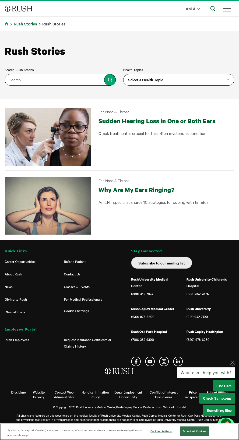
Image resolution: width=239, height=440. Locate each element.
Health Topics (133, 69)
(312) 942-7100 (197, 316)
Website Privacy (39, 394)
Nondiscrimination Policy (95, 394)
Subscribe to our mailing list (161, 262)
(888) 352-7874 (142, 293)
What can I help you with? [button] (206, 372)
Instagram (164, 361)
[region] (119, 431)
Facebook (136, 361)
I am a (189, 8)
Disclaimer (19, 392)
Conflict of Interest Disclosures (164, 394)
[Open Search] (212, 8)
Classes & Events (77, 286)
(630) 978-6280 (198, 339)
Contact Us (72, 274)
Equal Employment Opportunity (128, 394)
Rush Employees (17, 339)
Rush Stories (25, 23)
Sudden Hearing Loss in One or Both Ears (156, 121)
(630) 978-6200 (143, 316)
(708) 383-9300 (142, 339)
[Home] (119, 375)
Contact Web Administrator (64, 394)
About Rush (13, 274)
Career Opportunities (20, 261)
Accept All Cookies (194, 431)
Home (7, 26)
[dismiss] (232, 363)
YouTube (150, 361)
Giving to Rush (16, 299)
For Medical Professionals (83, 299)
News (9, 286)
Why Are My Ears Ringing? (136, 190)
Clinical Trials (15, 312)
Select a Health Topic (145, 79)
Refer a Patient (75, 261)
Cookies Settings (76, 310)
